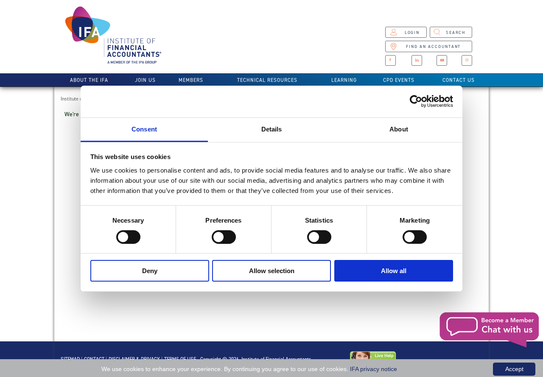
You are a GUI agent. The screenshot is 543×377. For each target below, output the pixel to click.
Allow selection (271, 270)
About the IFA (89, 80)
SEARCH (455, 32)
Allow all (393, 270)
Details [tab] (271, 128)
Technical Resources (267, 80)
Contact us (458, 80)
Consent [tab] (144, 128)
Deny (149, 270)
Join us (145, 80)
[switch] (224, 237)
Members (191, 80)
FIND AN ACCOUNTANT (433, 46)
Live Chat (490, 330)
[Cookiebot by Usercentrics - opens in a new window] (416, 101)
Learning (344, 80)
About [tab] (398, 128)
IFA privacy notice (373, 369)
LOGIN (412, 32)
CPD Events (398, 80)
